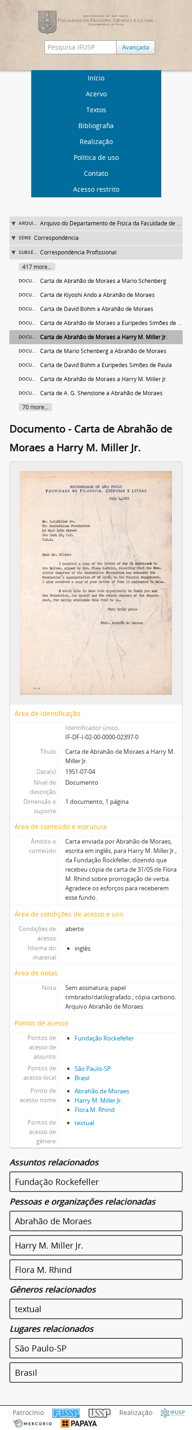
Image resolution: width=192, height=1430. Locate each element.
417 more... (37, 267)
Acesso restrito (96, 189)
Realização (96, 141)
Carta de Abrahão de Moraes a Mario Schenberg (103, 281)
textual (84, 1123)
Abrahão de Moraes (102, 1091)
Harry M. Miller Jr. (98, 1100)
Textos (96, 109)
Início (96, 77)
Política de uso (96, 157)
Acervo (96, 93)
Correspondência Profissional (78, 252)
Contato (96, 173)
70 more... (35, 407)
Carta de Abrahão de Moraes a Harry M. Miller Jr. (103, 337)
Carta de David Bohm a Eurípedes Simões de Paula (106, 365)
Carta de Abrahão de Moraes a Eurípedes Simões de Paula (116, 323)
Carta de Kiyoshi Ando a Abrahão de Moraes (97, 295)
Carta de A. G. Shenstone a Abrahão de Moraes (101, 393)
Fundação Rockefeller (104, 1038)
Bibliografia (96, 125)
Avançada (135, 47)
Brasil (82, 1078)
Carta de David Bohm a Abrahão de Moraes (96, 309)
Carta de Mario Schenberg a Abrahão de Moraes (103, 351)
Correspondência (56, 238)
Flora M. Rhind (95, 1109)
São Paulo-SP (93, 1068)
